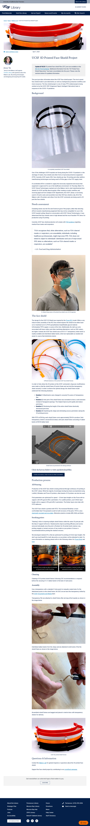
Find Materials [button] (7, 13)
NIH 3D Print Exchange (42, 69)
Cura (33, 542)
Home (5, 20)
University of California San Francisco (13, 2)
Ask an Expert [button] (36, 13)
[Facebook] (28, 820)
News (9, 20)
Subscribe (45, 782)
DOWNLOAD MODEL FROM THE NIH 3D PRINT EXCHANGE (48, 474)
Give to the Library (81, 2)
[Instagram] (32, 820)
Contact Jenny (8, 72)
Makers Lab (15, 20)
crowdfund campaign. (70, 769)
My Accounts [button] (65, 13)
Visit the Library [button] (21, 13)
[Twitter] (36, 820)
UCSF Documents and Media (43, 594)
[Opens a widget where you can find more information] (83, 823)
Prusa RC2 (69, 320)
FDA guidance (70, 222)
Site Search (80, 13)
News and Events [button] (51, 13)
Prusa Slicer (78, 539)
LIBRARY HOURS (81, 7)
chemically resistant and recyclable (42, 513)
